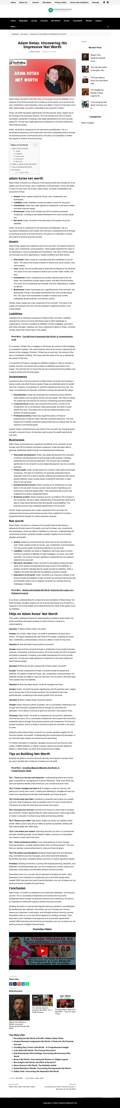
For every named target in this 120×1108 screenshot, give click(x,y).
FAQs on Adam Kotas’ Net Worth (24, 164)
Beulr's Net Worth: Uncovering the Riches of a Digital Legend (41, 1059)
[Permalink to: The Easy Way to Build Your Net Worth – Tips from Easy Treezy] (65, 1001)
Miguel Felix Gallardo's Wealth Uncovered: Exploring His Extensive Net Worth (19, 1025)
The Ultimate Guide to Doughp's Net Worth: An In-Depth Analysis (42, 1010)
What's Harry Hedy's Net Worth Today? (22, 1085)
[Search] (108, 27)
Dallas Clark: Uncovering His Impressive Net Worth (36, 1071)
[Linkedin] (108, 2)
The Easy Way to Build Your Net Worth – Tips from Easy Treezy (65, 1011)
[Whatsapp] (27, 984)
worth (41, 1078)
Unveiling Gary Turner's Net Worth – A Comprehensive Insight (41, 1047)
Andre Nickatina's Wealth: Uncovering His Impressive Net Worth (42, 1068)
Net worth (19, 161)
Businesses (19, 159)
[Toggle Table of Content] (34, 145)
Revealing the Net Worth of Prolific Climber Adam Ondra (38, 1038)
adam (32, 1078)
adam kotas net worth (20, 148)
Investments (20, 156)
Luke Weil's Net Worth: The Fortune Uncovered (35, 1050)
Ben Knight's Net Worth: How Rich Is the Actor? (35, 1062)
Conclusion (16, 169)
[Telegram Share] (23, 984)
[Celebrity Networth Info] (60, 10)
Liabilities (19, 154)
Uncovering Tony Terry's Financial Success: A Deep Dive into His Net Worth (60, 1086)
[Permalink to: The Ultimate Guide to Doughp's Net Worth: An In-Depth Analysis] (42, 1000)
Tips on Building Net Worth (22, 167)
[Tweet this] (15, 984)
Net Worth (19, 1078)
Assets (18, 151)
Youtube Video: (24, 172)
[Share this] (11, 984)
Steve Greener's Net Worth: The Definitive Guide (35, 1065)
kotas (37, 1078)
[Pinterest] (104, 2)
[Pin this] (19, 984)
